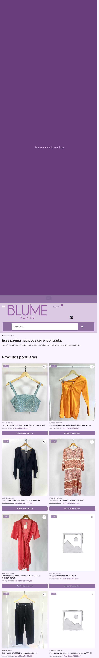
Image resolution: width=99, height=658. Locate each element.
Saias (10, 650)
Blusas (4, 423)
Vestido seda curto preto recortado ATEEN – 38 (21, 500)
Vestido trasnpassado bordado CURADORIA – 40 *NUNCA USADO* (21, 577)
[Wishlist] (44, 367)
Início (4, 335)
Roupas (10, 423)
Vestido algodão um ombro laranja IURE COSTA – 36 (70, 425)
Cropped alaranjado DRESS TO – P (63, 576)
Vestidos (59, 423)
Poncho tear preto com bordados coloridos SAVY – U (71, 653)
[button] (48, 298)
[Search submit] (82, 326)
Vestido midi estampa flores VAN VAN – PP (66, 500)
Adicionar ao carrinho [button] (25, 433)
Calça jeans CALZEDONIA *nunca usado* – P (20, 653)
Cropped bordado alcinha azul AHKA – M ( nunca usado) (24, 425)
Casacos (53, 650)
